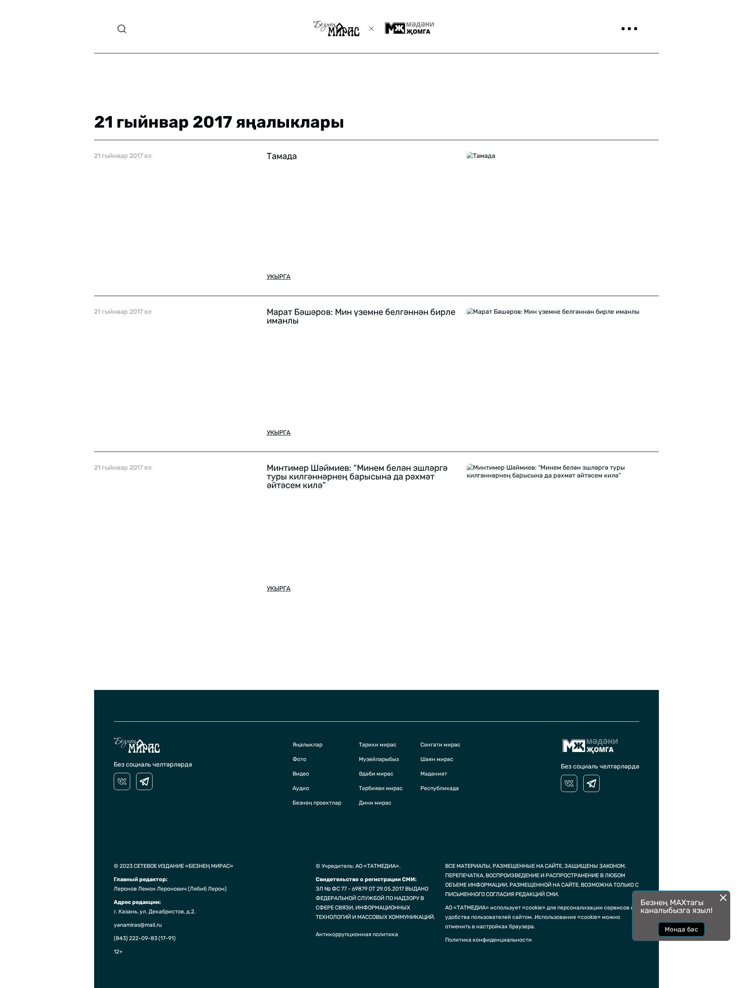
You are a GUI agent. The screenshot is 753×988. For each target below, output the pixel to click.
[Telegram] (144, 781)
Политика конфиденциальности (488, 940)
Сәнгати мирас (440, 744)
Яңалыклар (307, 744)
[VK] (122, 781)
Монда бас (681, 929)
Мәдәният (433, 773)
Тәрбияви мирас (381, 788)
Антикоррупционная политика (357, 934)
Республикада (439, 788)
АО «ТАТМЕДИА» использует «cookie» (495, 907)
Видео (301, 773)
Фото (299, 759)
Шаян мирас (436, 759)
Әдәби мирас (376, 773)
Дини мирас (375, 803)
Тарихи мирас (378, 744)
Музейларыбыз (379, 759)
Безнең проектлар (317, 803)
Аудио (301, 788)
